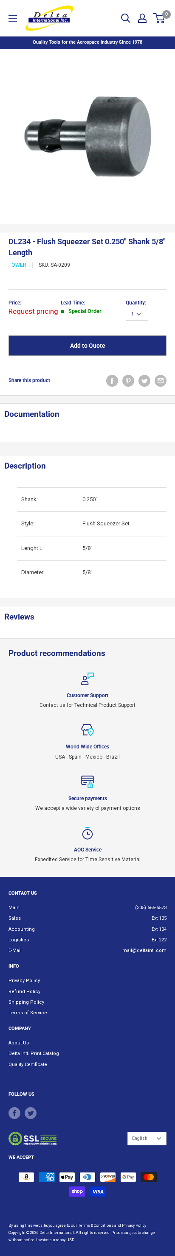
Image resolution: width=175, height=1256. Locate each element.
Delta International (57, 1233)
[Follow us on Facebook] (14, 1113)
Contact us (22, 893)
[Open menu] (12, 18)
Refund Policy (24, 991)
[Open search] (125, 18)
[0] (159, 18)
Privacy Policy (24, 980)
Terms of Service (27, 1013)
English (139, 1138)
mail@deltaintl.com (144, 950)
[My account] (142, 18)
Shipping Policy (26, 1002)
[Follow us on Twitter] (31, 1113)
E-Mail (15, 950)
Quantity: (136, 303)
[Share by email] (161, 381)
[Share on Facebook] (112, 381)
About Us (18, 1043)
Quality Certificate (27, 1064)
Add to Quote (87, 345)
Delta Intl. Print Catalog (33, 1053)
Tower (17, 265)
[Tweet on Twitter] (144, 381)
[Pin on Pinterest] (128, 381)
